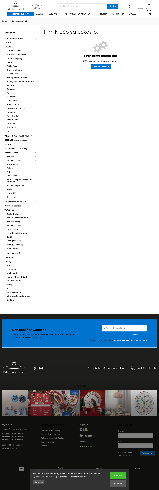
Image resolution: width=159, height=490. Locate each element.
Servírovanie (12, 176)
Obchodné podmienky (50, 430)
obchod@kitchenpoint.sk (108, 368)
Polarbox (8, 257)
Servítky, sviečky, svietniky (19, 233)
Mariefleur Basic (14, 51)
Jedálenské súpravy (13, 38)
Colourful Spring (14, 58)
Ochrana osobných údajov (52, 438)
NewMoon (11, 112)
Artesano (11, 89)
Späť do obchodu (101, 66)
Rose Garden (13, 116)
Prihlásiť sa (136, 334)
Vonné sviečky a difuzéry (15, 148)
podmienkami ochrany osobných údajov (130, 340)
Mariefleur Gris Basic (16, 54)
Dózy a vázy (12, 229)
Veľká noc (9, 210)
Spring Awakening (15, 244)
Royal (9, 93)
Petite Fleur (12, 66)
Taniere (10, 156)
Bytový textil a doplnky (15, 201)
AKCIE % (8, 42)
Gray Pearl (12, 100)
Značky (7, 261)
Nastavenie (39, 482)
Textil (9, 189)
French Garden (14, 74)
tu (85, 476)
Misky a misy (12, 164)
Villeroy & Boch (11, 152)
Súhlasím (118, 475)
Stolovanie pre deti (15, 185)
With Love (11, 127)
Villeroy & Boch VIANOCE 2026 (18, 136)
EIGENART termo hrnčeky (15, 140)
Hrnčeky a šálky (14, 160)
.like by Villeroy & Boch (17, 77)
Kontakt (44, 446)
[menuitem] (20, 14)
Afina (9, 62)
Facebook (35, 368)
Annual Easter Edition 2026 (19, 218)
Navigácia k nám (48, 442)
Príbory (10, 172)
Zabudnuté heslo (125, 456)
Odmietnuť (118, 483)
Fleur (9, 131)
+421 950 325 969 (146, 368)
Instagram (41, 368)
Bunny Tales (12, 248)
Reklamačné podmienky (51, 434)
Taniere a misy (13, 221)
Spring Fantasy (13, 241)
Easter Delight (13, 214)
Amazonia (11, 85)
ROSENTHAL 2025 (12, 253)
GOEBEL (7, 144)
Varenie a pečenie (12, 206)
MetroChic (11, 97)
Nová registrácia (125, 452)
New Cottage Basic (16, 108)
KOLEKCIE (8, 47)
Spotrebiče (12, 193)
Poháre (10, 168)
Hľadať (112, 6)
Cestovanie (12, 197)
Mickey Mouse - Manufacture (20, 81)
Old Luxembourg (14, 70)
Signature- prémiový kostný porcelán (20, 180)
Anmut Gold (12, 119)
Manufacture (13, 104)
